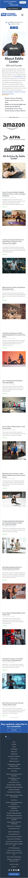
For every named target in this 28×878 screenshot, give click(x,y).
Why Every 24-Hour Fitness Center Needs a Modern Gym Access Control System (13, 475)
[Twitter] (14, 870)
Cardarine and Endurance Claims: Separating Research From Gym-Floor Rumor (13, 334)
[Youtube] (18, 870)
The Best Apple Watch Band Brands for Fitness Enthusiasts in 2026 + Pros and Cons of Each (13, 522)
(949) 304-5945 (14, 5)
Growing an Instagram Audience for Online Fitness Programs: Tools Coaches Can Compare (13, 241)
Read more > (5, 94)
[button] (14, 94)
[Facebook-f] (11, 27)
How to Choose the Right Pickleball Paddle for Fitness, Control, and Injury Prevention (13, 194)
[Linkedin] (17, 27)
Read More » (4, 206)
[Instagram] (14, 27)
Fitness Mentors (18, 76)
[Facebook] (11, 870)
